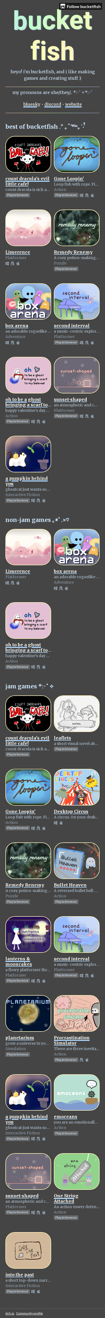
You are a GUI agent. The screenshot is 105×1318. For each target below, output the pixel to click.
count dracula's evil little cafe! (27, 181)
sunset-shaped (70, 399)
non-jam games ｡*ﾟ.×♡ (37, 520)
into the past (19, 1274)
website (73, 104)
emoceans (65, 1116)
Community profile (29, 1313)
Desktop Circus (71, 811)
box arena (16, 325)
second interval (72, 325)
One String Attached (66, 1198)
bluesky (31, 104)
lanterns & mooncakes (18, 961)
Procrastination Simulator (72, 1040)
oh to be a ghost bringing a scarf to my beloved (26, 405)
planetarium (19, 1037)
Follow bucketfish (84, 6)
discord (52, 104)
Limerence (17, 252)
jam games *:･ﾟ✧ (29, 686)
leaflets (62, 738)
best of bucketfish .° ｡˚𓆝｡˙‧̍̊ (44, 126)
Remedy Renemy (73, 252)
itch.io (9, 1313)
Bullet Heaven (70, 885)
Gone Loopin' (69, 178)
